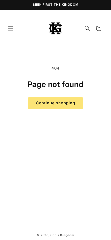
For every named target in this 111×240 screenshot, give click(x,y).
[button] (10, 28)
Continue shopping (55, 102)
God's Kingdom (62, 235)
